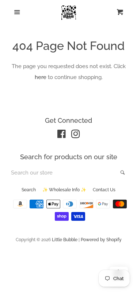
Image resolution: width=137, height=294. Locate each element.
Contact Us (104, 189)
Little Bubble (64, 239)
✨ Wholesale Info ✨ (64, 189)
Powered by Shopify (101, 239)
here (40, 77)
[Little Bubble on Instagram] (75, 135)
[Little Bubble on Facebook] (61, 135)
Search (29, 189)
